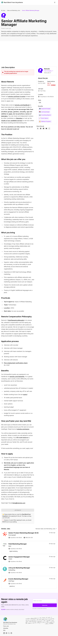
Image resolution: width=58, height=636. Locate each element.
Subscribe (44, 605)
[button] (55, 2)
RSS (4, 630)
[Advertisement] (29, 52)
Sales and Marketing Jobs (13, 10)
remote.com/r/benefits (17, 376)
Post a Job (6, 626)
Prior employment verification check (15, 363)
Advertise (5, 628)
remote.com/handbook (22, 105)
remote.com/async (23, 429)
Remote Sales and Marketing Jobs (45, 528)
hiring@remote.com (18, 503)
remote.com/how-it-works (16, 96)
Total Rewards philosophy (16, 320)
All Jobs (3, 10)
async (25, 394)
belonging (4, 116)
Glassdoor (19, 118)
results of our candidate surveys (11, 120)
